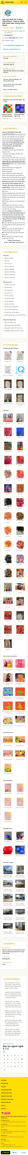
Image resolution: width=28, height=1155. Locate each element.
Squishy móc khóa (9, 304)
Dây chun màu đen (9, 269)
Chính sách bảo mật (6, 1093)
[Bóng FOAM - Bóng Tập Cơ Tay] (20, 108)
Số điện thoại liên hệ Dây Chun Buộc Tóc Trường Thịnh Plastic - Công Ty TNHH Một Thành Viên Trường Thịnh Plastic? (13, 994)
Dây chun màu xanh (10, 277)
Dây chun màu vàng (10, 274)
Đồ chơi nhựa (8, 287)
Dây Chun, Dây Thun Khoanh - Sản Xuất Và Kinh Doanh (12, 80)
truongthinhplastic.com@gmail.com (14, 45)
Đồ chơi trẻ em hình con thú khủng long (15, 315)
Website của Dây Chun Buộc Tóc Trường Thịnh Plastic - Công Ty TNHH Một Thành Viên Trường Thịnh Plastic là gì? (13, 1013)
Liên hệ (3, 1105)
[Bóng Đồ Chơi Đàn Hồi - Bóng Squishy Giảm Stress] (8, 108)
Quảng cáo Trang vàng (7, 1099)
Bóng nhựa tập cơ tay (9, 319)
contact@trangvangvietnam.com (8, 1144)
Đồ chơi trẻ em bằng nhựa (11, 306)
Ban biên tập (4, 1083)
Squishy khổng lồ (9, 301)
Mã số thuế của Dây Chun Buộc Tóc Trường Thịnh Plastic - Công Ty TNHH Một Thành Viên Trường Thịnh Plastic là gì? (13, 1022)
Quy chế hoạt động (6, 1089)
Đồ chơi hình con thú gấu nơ (12, 312)
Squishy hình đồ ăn (10, 298)
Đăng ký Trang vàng (6, 1096)
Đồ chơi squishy (9, 290)
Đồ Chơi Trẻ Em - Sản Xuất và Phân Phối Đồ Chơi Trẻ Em (12, 85)
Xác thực (3, 1086)
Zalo (21, 37)
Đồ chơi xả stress (9, 295)
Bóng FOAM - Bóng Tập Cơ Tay (19, 115)
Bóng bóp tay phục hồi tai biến (13, 325)
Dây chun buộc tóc (9, 266)
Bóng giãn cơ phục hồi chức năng (13, 328)
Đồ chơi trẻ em (7, 282)
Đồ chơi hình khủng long (11, 309)
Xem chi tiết (5, 118)
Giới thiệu (3, 1080)
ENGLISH (3, 1108)
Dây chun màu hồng (10, 272)
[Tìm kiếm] (21, 2)
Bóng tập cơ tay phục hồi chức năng (14, 330)
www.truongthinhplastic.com (12, 49)
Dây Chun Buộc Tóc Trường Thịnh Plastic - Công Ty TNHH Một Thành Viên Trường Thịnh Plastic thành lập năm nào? (13, 1032)
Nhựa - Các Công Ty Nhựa (10, 89)
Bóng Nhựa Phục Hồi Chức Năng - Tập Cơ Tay (14, 100)
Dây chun (6, 255)
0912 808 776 (13, 38)
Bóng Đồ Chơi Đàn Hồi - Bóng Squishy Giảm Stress (7, 115)
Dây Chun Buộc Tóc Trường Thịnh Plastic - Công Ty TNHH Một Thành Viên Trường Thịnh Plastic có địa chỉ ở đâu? (13, 985)
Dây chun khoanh (9, 258)
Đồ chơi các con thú (10, 284)
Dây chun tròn (8, 263)
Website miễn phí (5, 1102)
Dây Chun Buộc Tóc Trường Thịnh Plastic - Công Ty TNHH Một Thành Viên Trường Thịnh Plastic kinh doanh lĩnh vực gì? (13, 1004)
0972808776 (8, 35)
